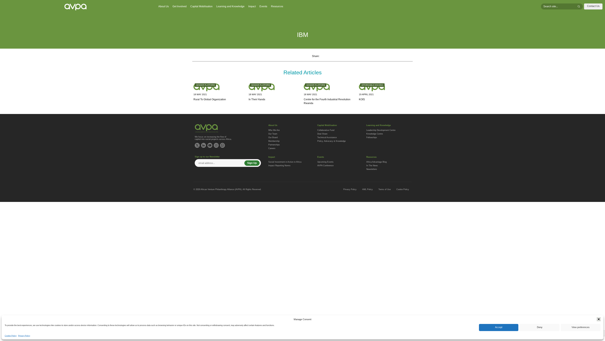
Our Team (272, 134)
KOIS (362, 99)
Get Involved (180, 6)
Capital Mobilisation (201, 6)
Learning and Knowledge (230, 6)
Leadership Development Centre (380, 130)
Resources (277, 6)
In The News (372, 165)
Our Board (273, 137)
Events (263, 6)
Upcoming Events (325, 162)
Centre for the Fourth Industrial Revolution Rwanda (327, 101)
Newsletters (371, 169)
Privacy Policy (24, 336)
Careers (271, 148)
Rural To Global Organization (209, 99)
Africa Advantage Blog (376, 162)
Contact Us (593, 6)
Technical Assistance (327, 137)
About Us (163, 6)
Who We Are (274, 130)
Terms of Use (384, 189)
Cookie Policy (11, 336)
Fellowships (371, 137)
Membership (273, 141)
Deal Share (322, 134)
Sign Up (252, 163)
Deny (539, 327)
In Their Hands (257, 99)
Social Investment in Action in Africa (284, 162)
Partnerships (274, 145)
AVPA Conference (325, 165)
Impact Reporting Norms (279, 165)
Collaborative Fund (325, 130)
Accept (498, 327)
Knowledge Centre (374, 134)
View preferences (581, 327)
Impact (252, 6)
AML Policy (367, 189)
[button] (598, 319)
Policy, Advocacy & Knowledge (331, 141)
